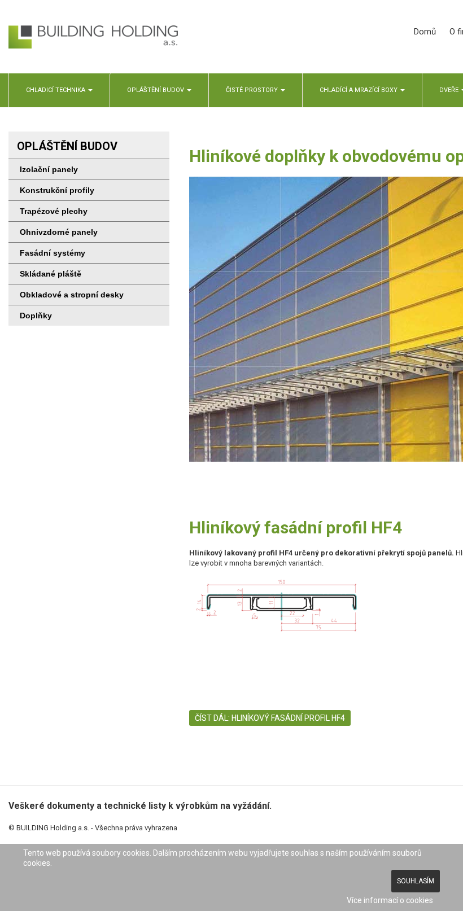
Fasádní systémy (52, 252)
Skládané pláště (50, 273)
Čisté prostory (252, 90)
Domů (425, 32)
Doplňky (36, 315)
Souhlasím (415, 881)
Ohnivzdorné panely (59, 231)
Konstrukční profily (57, 190)
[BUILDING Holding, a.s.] (93, 37)
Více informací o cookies (390, 900)
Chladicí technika (56, 90)
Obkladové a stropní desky (72, 294)
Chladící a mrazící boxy (359, 90)
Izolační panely (49, 169)
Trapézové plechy (54, 211)
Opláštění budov (156, 90)
